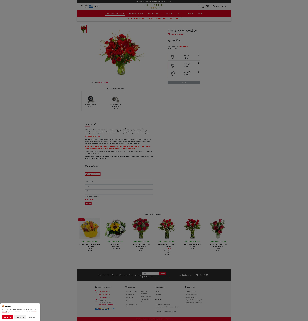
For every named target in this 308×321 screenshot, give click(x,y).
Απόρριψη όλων (20, 317)
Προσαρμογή (32, 317)
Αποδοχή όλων (7, 317)
